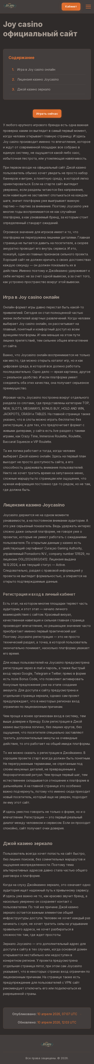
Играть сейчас (47, 113)
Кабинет (71, 6)
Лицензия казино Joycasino (38, 79)
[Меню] (88, 6)
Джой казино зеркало (33, 89)
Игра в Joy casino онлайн (36, 69)
